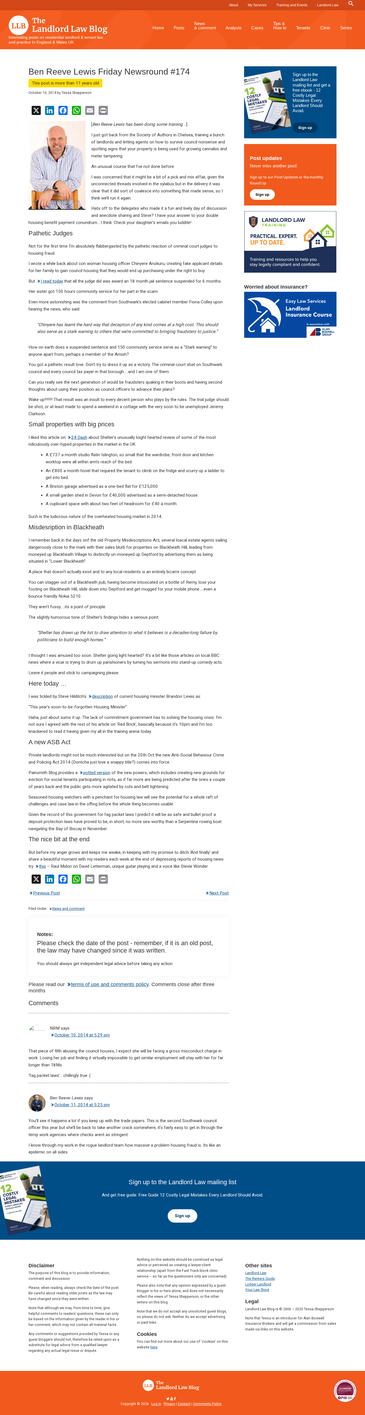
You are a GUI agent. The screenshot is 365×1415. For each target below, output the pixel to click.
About (233, 5)
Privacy (169, 1404)
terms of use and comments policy (110, 984)
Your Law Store (257, 1290)
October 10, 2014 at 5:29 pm (82, 1035)
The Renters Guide (260, 1279)
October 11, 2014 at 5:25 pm (82, 1104)
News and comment (68, 909)
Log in (156, 1404)
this (42, 866)
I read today (52, 281)
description (102, 696)
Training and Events (291, 5)
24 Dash (79, 437)
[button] (351, 3)
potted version (96, 772)
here (153, 1347)
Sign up (305, 127)
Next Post (219, 893)
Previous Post (46, 893)
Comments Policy (207, 1404)
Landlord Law (327, 5)
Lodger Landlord (258, 1284)
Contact (184, 1404)
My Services (257, 5)
